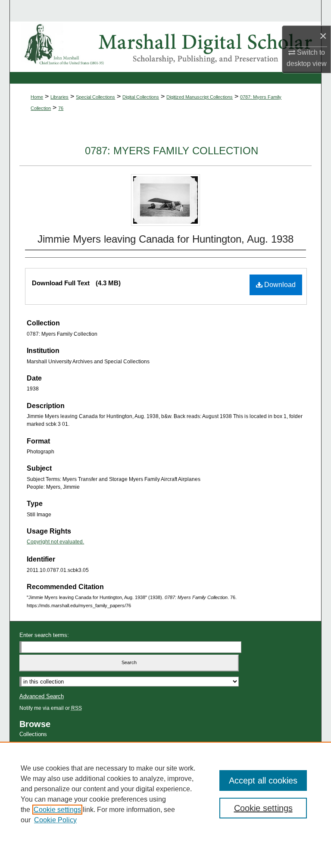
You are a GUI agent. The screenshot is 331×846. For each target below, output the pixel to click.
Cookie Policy (55, 820)
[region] (165, 794)
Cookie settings (57, 809)
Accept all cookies (263, 780)
